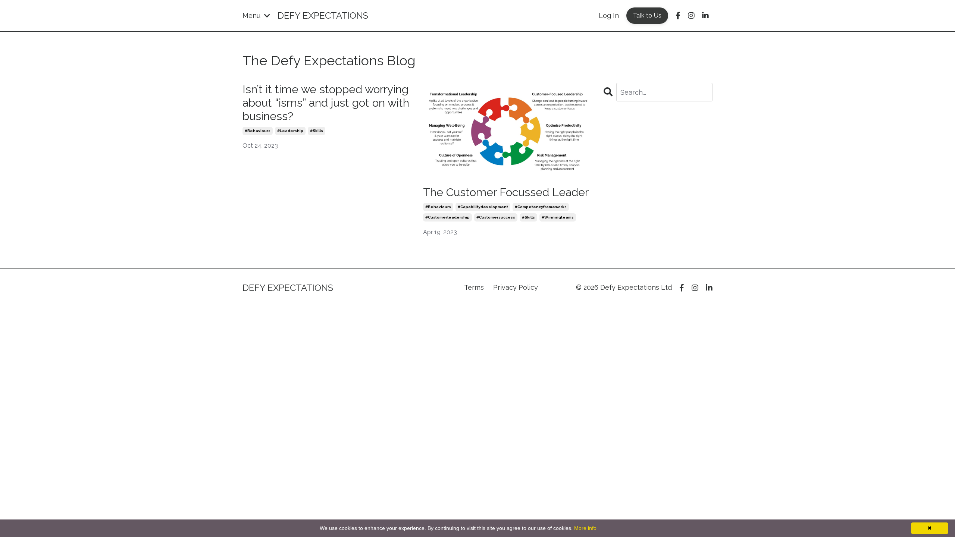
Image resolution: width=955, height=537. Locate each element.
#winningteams (558, 217)
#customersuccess (495, 217)
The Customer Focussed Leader (506, 192)
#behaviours (257, 131)
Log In (609, 15)
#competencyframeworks (541, 207)
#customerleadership (447, 217)
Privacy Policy (515, 287)
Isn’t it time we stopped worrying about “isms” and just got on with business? (325, 103)
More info (585, 528)
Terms (474, 287)
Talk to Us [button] (647, 15)
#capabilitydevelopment (483, 207)
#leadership (290, 131)
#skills (316, 131)
